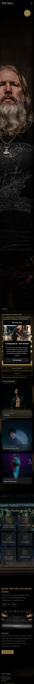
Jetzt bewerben (17, 360)
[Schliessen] (28, 322)
